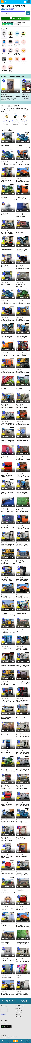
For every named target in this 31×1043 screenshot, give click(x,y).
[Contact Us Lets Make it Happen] (24, 116)
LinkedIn (19, 1017)
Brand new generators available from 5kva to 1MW (7, 424)
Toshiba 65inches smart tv (8, 527)
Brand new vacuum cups (6, 181)
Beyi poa (3, 388)
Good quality (4, 458)
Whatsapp (19, 1008)
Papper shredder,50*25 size (7, 822)
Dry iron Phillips (5, 925)
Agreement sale (20, 631)
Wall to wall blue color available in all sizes (7, 510)
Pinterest (19, 1013)
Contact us (3, 1035)
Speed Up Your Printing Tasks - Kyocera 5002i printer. (10, 96)
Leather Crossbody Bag (23, 683)
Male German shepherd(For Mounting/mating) (6, 943)
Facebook (19, 1010)
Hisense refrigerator (7, 648)
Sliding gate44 (20, 562)
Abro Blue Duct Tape (22, 440)
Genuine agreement (21, 890)
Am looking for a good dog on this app (7, 908)
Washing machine (6, 145)
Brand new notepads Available (7, 493)
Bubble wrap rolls (6, 215)
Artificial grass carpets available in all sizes (22, 510)
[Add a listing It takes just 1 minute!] (6, 116)
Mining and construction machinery (23, 146)
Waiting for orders (21, 839)
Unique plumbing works (8, 960)
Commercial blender (7, 249)
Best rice (18, 977)
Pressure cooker (21, 613)
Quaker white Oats (21, 856)
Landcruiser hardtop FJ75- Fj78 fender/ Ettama (22, 579)
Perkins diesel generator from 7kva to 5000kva (22, 163)
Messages (3, 1014)
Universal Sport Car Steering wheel (6, 856)
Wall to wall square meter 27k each (21, 215)
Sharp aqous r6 (5, 752)
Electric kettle (5, 267)
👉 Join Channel (7, 24)
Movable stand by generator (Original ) (7, 579)
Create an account (24, 1001)
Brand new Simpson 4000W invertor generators (6, 475)
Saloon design (5, 735)
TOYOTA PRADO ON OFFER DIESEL (7, 718)
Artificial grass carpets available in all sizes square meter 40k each (23, 943)
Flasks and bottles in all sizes (8, 666)
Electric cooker (5, 284)
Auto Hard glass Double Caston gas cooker (23, 354)
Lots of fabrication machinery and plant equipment (7, 232)
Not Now (17, 24)
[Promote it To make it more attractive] (15, 116)
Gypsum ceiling (20, 284)
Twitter (19, 1015)
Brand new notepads (7, 873)
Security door (20, 232)
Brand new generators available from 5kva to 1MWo (7, 441)
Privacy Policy (5, 1023)
